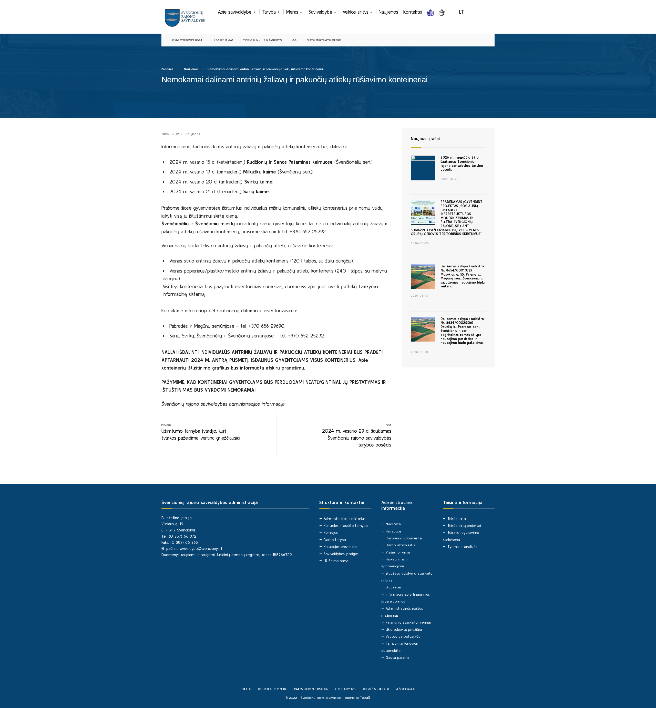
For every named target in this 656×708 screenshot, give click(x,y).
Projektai (245, 689)
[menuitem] (238, 11)
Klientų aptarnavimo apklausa (324, 39)
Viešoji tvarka (405, 689)
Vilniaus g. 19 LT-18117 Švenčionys (262, 39)
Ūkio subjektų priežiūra (404, 629)
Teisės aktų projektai (464, 525)
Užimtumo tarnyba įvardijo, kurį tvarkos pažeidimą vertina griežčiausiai (200, 432)
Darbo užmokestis (400, 545)
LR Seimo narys (336, 561)
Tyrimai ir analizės (462, 547)
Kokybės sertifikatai (376, 689)
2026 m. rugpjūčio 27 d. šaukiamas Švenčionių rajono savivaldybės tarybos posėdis (462, 163)
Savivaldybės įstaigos (341, 554)
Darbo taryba (335, 540)
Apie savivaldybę (235, 12)
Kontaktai (412, 12)
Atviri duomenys (345, 689)
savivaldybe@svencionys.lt (187, 39)
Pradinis (167, 69)
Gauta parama (397, 657)
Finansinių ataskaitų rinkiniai (408, 622)
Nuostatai (394, 524)
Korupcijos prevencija (340, 547)
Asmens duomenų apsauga (310, 689)
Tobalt (365, 697)
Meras (292, 12)
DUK (294, 39)
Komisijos (331, 532)
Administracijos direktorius (344, 519)
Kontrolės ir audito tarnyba (346, 525)
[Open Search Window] (482, 40)
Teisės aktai (457, 519)
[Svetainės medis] (452, 12)
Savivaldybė (320, 12)
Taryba (269, 12)
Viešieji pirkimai (398, 552)
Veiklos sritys (355, 12)
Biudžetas (394, 587)
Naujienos (388, 12)
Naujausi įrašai (425, 138)
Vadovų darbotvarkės (403, 636)
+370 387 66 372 (222, 39)
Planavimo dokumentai (404, 538)
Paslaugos (393, 531)
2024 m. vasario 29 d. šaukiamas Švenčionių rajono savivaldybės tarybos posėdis (356, 435)
